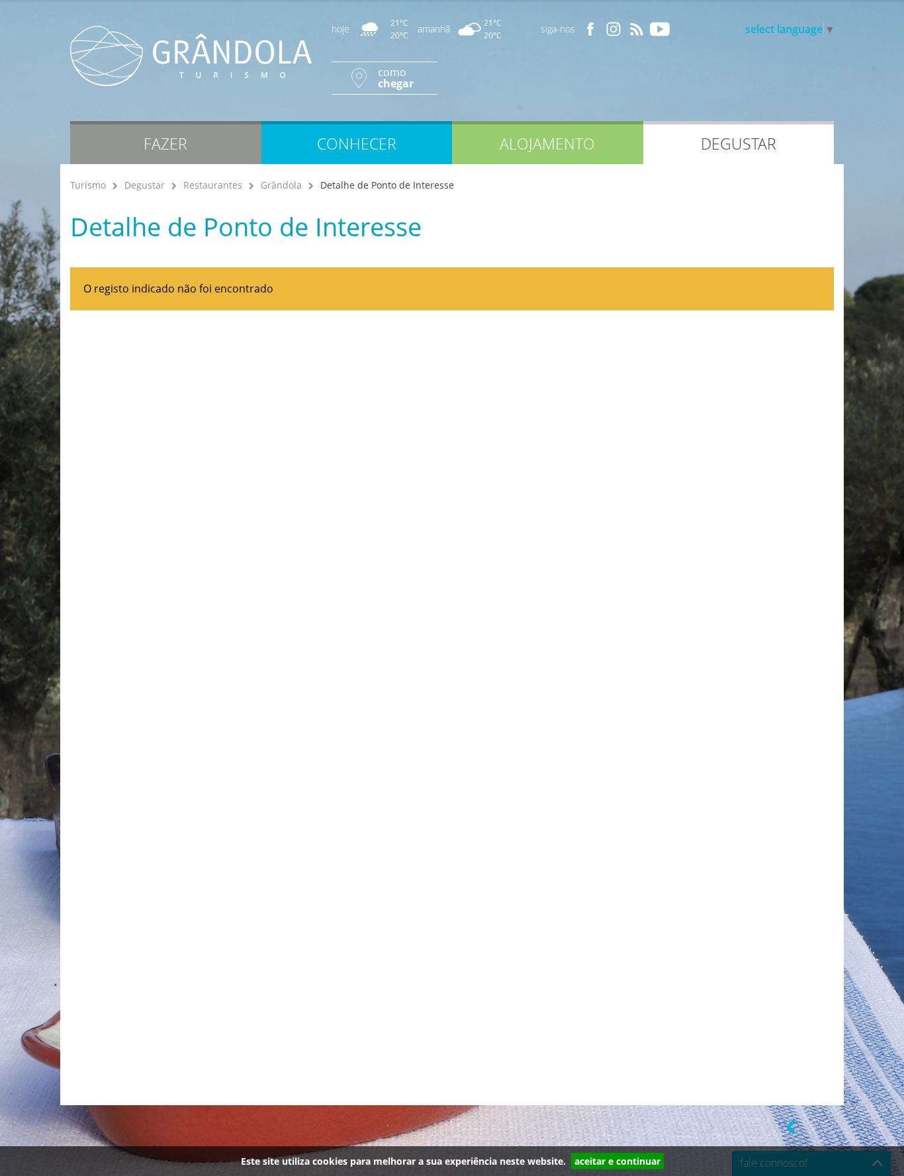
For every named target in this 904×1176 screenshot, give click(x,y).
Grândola (281, 185)
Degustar (144, 185)
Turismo (88, 185)
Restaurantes (212, 185)
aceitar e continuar (617, 1161)
